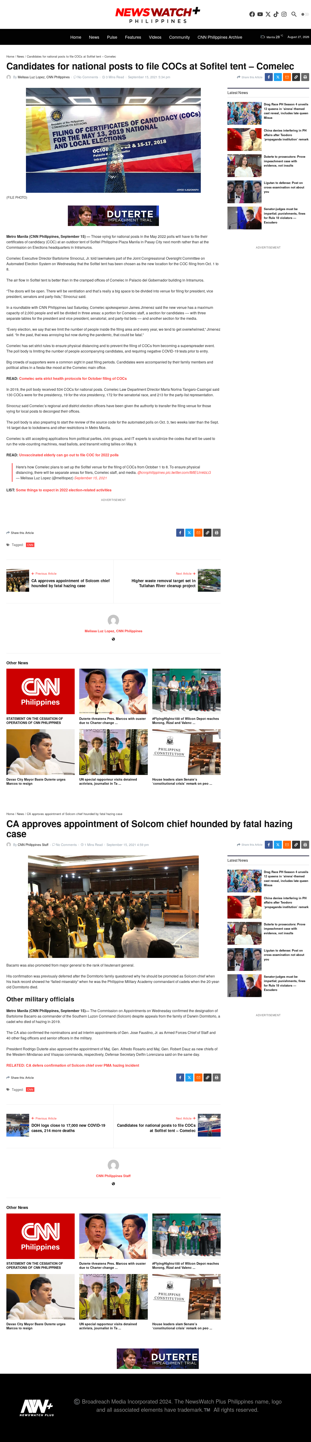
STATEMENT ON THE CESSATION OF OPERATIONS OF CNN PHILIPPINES (34, 720)
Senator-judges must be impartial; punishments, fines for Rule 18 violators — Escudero (284, 215)
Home (75, 37)
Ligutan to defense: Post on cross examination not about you (284, 187)
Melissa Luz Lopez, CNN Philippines (44, 77)
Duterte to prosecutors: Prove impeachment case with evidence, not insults (284, 161)
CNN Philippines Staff (33, 844)
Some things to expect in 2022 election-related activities (64, 490)
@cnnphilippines (151, 472)
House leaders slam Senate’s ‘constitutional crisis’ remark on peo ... (182, 781)
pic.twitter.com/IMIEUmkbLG (188, 472)
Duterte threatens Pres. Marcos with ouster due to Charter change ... (112, 720)
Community (179, 37)
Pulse (112, 37)
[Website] (113, 639)
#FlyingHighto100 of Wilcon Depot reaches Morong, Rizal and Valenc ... (185, 720)
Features (133, 37)
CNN (30, 545)
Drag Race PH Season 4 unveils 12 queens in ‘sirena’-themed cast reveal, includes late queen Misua (286, 111)
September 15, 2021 (90, 477)
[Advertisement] (268, 1049)
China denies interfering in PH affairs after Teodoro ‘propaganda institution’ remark (286, 134)
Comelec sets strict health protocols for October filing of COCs (73, 378)
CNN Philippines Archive (220, 37)
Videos (155, 37)
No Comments (87, 77)
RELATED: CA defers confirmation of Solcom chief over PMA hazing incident (72, 1065)
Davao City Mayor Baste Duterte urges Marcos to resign (36, 781)
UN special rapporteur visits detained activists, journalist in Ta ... (108, 781)
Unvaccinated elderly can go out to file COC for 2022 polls (69, 454)
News (94, 37)
